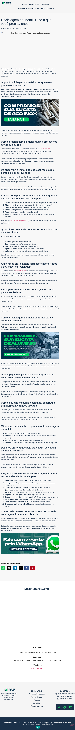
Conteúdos (40, 9)
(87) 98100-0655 (37, 668)
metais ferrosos (20, 271)
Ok (38, 727)
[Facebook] (65, 707)
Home (24, 4)
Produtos (45, 4)
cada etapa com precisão (18, 220)
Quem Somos (34, 4)
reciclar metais (45, 149)
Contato (50, 9)
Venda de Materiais (26, 9)
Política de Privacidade (37, 694)
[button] (3, 568)
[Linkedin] (71, 707)
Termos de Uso (36, 697)
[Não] (72, 725)
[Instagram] (59, 707)
